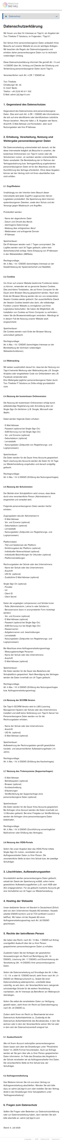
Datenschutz (45, 1139)
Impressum (56, 1139)
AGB (36, 1139)
